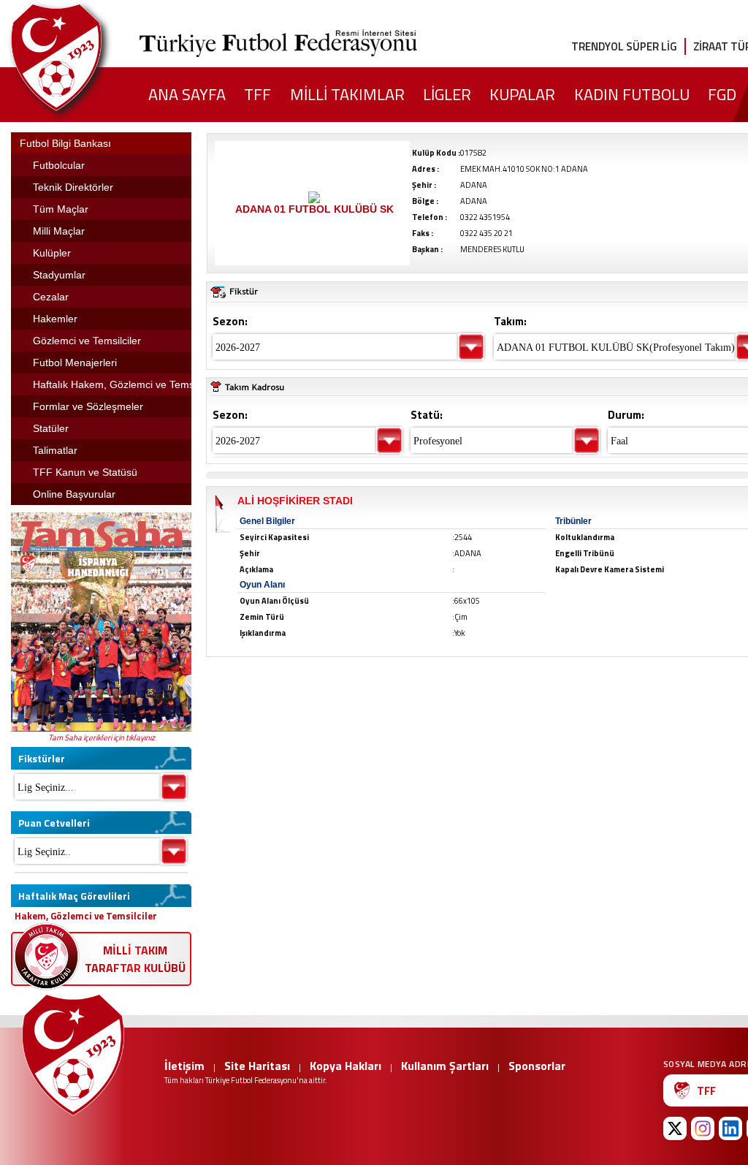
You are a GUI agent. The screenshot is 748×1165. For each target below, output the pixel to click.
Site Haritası (257, 1065)
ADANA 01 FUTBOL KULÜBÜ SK (314, 209)
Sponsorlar (536, 1065)
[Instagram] (702, 1128)
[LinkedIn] (730, 1128)
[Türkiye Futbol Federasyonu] (80, 57)
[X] (675, 1128)
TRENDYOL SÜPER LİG (624, 46)
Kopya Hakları (345, 1065)
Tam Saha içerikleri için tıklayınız (101, 737)
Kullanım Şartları (445, 1065)
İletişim (184, 1065)
